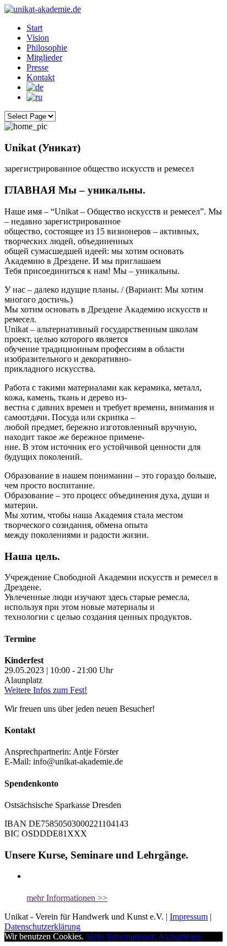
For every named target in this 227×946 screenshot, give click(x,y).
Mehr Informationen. (122, 936)
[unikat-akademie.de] (42, 9)
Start (34, 27)
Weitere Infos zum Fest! (45, 690)
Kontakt (40, 77)
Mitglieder (44, 57)
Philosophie (46, 47)
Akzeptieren (179, 936)
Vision (37, 37)
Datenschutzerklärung (42, 926)
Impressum (189, 916)
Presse (37, 67)
